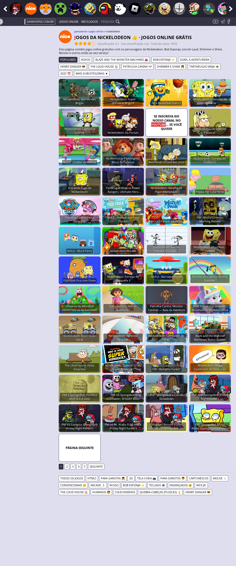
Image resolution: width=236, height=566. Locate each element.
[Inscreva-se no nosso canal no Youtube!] (216, 23)
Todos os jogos (71, 478)
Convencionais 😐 (73, 485)
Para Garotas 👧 (113, 478)
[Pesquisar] (117, 21)
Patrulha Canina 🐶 (137, 66)
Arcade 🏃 (98, 485)
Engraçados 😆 (180, 485)
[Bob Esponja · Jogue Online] (90, 9)
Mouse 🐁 (220, 478)
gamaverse (80, 31)
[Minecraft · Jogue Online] (60, 9)
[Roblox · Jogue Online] (135, 9)
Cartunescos (199, 478)
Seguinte (96, 466)
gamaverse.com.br (40, 22)
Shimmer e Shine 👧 (170, 66)
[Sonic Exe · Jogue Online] (75, 9)
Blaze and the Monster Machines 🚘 (121, 60)
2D (131, 478)
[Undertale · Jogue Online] (120, 9)
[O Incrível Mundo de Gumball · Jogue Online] (209, 9)
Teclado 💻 (157, 485)
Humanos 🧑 (101, 492)
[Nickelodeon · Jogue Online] (31, 9)
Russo (114, 485)
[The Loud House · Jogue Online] (164, 9)
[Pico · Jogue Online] (194, 9)
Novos (85, 60)
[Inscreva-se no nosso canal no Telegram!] (223, 23)
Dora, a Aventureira (194, 60)
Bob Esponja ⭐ (164, 60)
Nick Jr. (201, 485)
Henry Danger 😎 (72, 66)
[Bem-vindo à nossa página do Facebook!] (230, 23)
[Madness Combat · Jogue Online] (179, 9)
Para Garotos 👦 (172, 478)
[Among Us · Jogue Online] (105, 9)
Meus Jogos (89, 22)
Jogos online (68, 22)
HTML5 (91, 478)
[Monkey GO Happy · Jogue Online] (46, 9)
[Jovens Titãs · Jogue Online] (224, 9)
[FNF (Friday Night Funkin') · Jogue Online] (16, 9)
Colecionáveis (125, 492)
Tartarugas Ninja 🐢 (204, 66)
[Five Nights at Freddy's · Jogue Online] (150, 9)
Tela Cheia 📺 (146, 478)
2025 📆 (65, 73)
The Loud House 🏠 (104, 66)
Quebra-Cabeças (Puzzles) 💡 (160, 492)
